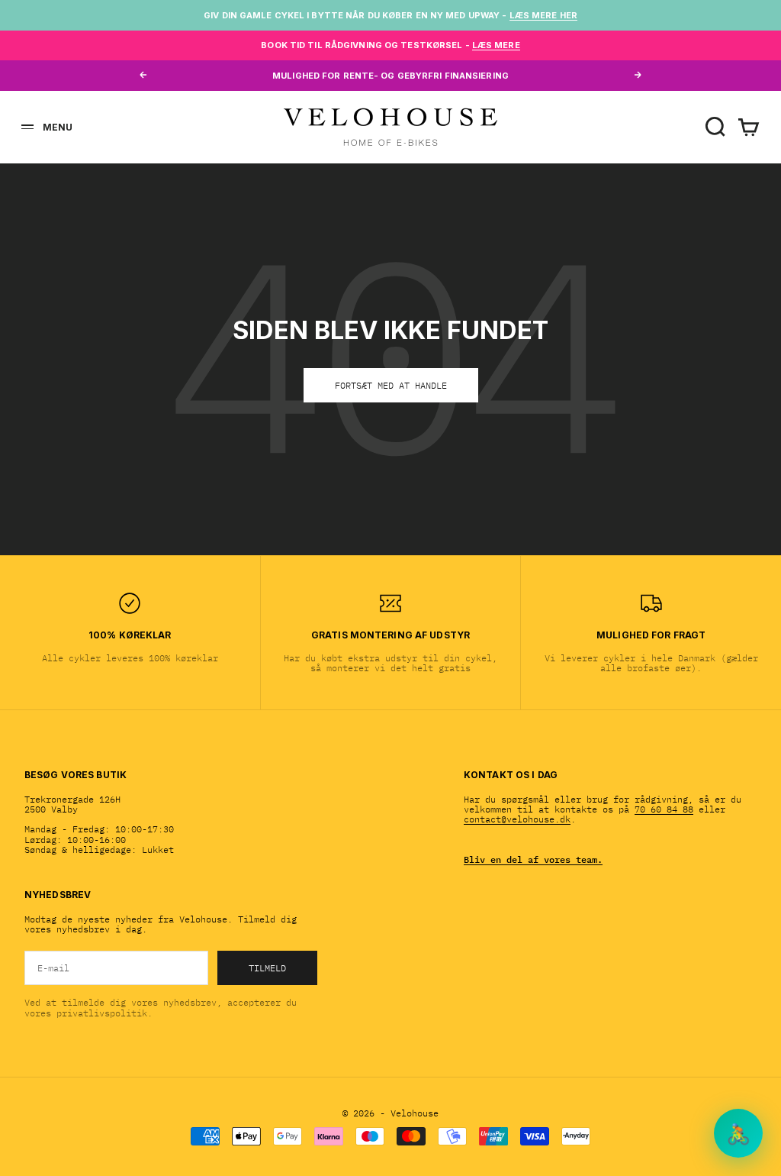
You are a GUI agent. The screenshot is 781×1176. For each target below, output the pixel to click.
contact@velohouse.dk (517, 819)
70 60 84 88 (664, 809)
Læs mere (496, 45)
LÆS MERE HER (543, 15)
